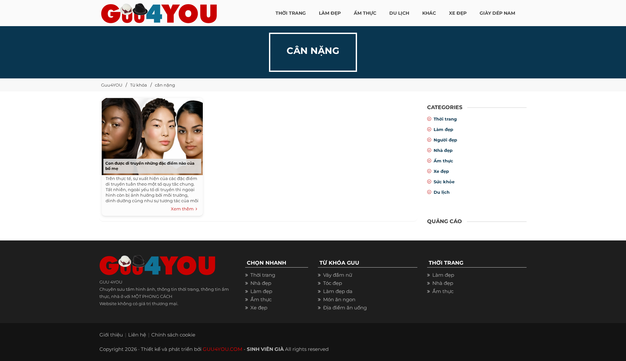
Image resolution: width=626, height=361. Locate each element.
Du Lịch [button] (399, 13)
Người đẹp (445, 139)
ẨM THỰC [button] (365, 13)
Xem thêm (183, 208)
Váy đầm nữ (337, 275)
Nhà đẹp (443, 150)
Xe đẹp (441, 171)
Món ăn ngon (339, 299)
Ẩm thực (443, 160)
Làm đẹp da (337, 291)
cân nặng (165, 85)
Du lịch (442, 192)
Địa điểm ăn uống (345, 307)
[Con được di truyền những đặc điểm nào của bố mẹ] (150, 134)
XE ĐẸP (458, 13)
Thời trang (445, 119)
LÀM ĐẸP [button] (330, 13)
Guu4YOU (111, 85)
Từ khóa (138, 85)
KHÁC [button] (429, 13)
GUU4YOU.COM (222, 349)
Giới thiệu (111, 335)
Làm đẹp (443, 129)
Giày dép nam (497, 13)
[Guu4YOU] (158, 11)
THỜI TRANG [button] (291, 13)
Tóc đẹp (332, 283)
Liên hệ (137, 335)
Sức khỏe (444, 181)
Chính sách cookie (173, 335)
